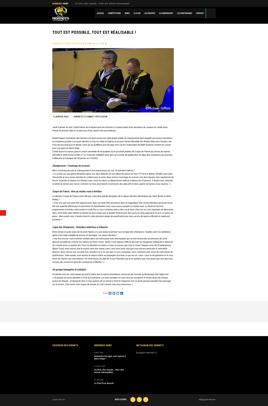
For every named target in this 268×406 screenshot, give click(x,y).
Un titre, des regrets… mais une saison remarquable (102, 3)
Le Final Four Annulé (104, 383)
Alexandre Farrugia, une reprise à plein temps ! (110, 357)
